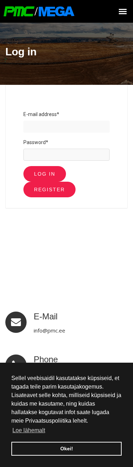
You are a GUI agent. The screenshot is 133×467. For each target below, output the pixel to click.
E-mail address (41, 114)
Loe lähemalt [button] (28, 430)
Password (35, 142)
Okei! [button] (66, 448)
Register (49, 189)
